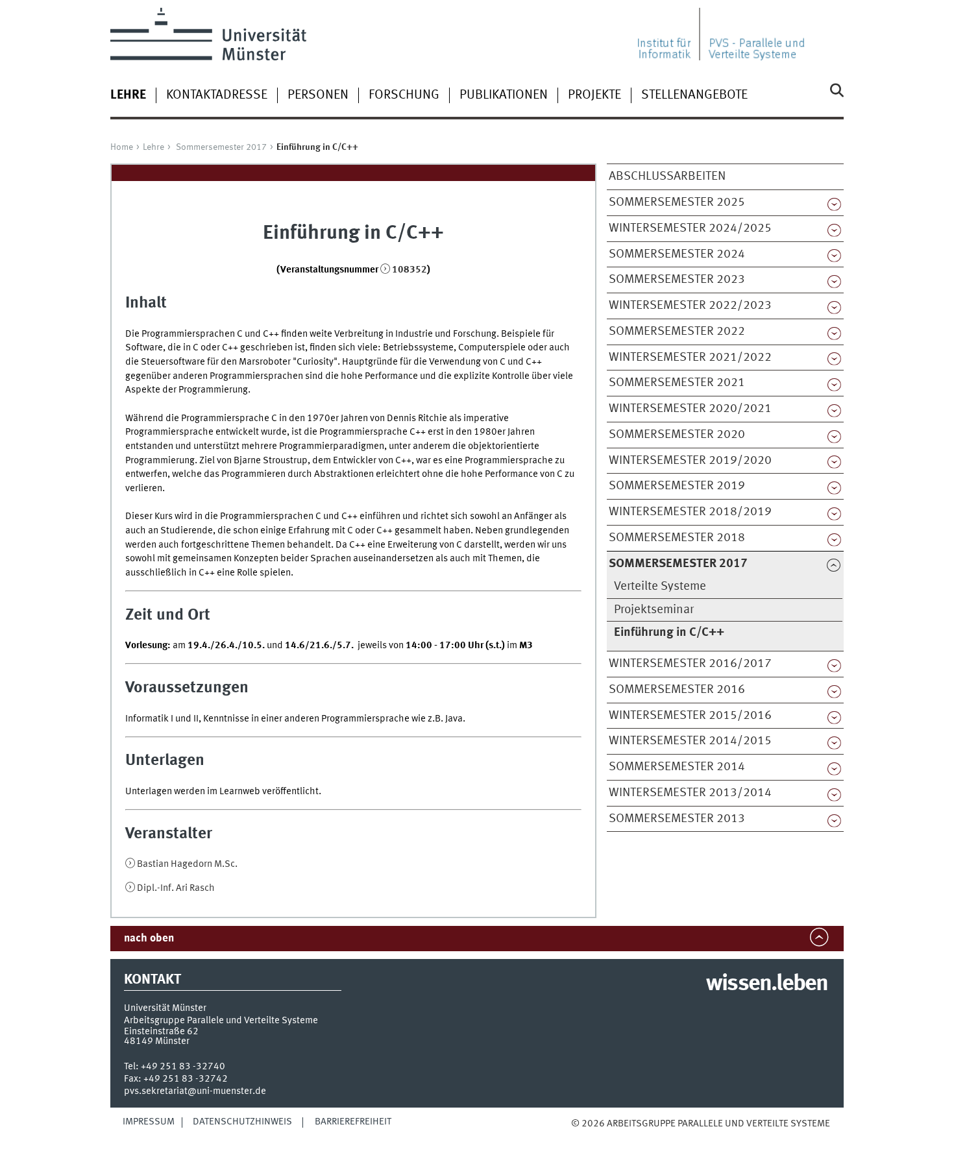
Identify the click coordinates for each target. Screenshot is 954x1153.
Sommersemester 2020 (677, 435)
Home (121, 147)
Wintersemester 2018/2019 (690, 512)
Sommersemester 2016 (677, 690)
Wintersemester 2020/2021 (690, 409)
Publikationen (503, 95)
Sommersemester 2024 (677, 254)
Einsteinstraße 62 (161, 1031)
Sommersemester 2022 (677, 331)
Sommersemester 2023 (677, 279)
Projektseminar (654, 610)
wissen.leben (766, 984)
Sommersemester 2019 (677, 486)
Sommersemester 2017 (221, 147)
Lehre (153, 147)
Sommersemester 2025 (677, 202)
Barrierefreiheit (353, 1122)
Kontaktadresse (216, 95)
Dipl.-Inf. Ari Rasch (176, 888)
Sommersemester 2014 (677, 767)
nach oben (149, 938)
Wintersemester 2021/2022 (690, 357)
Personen (318, 95)
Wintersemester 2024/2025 (690, 228)
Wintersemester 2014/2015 (690, 741)
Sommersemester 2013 (677, 819)
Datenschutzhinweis (242, 1122)
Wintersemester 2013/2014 (690, 793)
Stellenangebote (694, 95)
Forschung (404, 95)
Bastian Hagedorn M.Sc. (187, 864)
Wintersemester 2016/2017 (690, 664)
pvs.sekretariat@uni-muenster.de (195, 1091)
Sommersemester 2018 (677, 538)
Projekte (594, 95)
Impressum (149, 1122)
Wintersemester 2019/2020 (690, 461)
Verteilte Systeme (660, 586)
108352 (409, 270)
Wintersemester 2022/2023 (690, 305)
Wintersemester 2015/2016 (690, 716)
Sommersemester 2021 (677, 383)
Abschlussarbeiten (667, 176)
